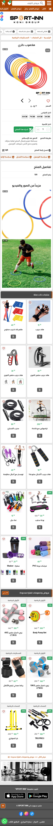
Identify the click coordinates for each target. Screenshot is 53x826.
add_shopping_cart (39, 336)
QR (5, 150)
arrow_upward (3, 806)
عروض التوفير (16, 9)
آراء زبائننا (10, 31)
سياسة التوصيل (42, 157)
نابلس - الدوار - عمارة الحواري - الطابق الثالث (26, 822)
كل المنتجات (36, 38)
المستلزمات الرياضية (20, 38)
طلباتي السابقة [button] (44, 31)
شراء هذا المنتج (23, 129)
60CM (39, 117)
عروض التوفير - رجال (31, 9)
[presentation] (29, 101)
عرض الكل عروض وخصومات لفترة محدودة (26, 757)
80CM (24, 117)
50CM (47, 117)
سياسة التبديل (24, 157)
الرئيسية (47, 38)
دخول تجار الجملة (26, 31)
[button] (9, 3)
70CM (32, 117)
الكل (44, 9)
